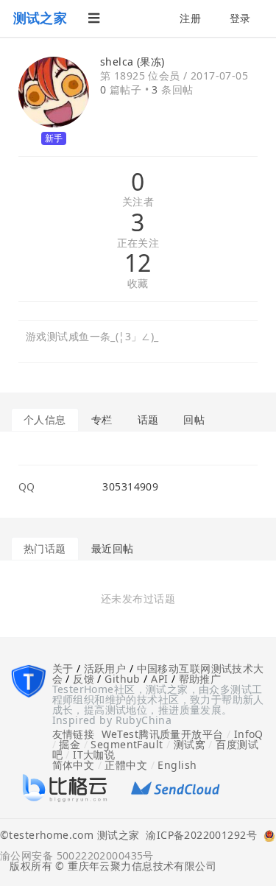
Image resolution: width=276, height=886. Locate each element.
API (159, 679)
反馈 (83, 679)
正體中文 (126, 765)
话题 (148, 419)
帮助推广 (200, 679)
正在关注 (138, 243)
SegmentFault (127, 744)
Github (123, 679)
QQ (26, 487)
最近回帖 (112, 548)
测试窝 (189, 744)
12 (138, 263)
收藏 (138, 284)
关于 (63, 668)
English (177, 765)
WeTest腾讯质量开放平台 (163, 734)
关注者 (138, 202)
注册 (190, 18)
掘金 (69, 744)
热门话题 (45, 548)
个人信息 (45, 419)
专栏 (102, 419)
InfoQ (248, 734)
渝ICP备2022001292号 (198, 836)
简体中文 (73, 765)
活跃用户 (105, 668)
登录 (240, 18)
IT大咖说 (94, 755)
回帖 (194, 419)
